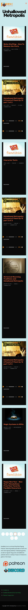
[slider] (22, 122)
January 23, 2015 (8, 367)
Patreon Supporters (8, 595)
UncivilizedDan (17, 427)
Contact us (6, 590)
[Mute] (19, 121)
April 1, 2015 (7, 163)
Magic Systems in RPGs (14, 424)
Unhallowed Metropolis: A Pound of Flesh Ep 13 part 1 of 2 (14, 100)
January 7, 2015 (7, 427)
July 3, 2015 (6, 105)
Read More (6, 66)
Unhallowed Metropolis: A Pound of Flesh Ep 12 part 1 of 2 (14, 362)
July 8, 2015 (6, 49)
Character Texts (11, 160)
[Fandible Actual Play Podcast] (7, 4)
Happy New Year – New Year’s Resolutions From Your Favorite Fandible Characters (13, 485)
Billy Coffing (15, 49)
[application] (14, 120)
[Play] (3, 120)
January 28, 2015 (8, 283)
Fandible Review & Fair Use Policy (12, 592)
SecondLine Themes (21, 605)
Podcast (14, 105)
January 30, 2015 (8, 223)
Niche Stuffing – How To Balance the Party (14, 45)
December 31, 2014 (8, 491)
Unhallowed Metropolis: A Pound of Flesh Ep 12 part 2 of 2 (14, 218)
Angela (16, 283)
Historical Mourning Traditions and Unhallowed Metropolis (13, 279)
